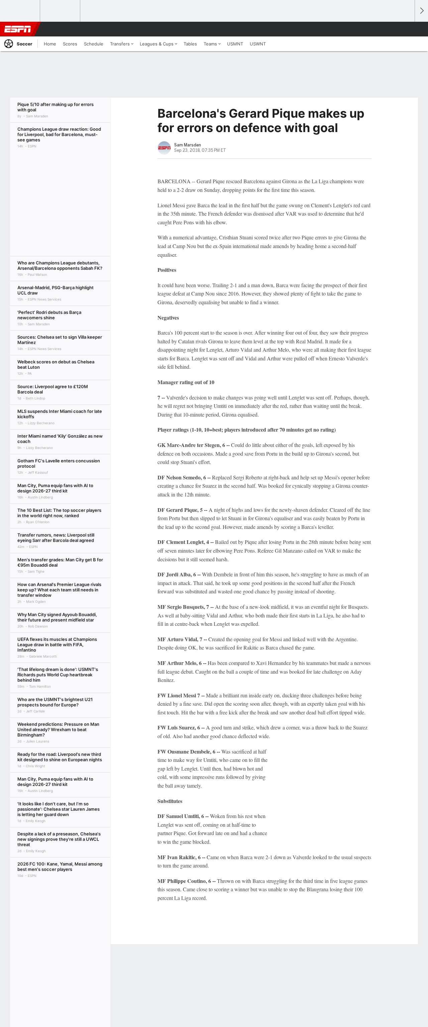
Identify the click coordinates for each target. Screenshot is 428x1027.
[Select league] (20, 11)
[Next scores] (421, 11)
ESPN (17, 29)
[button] (406, 29)
